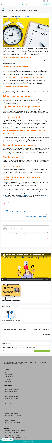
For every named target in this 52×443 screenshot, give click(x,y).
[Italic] (11, 233)
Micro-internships (9, 374)
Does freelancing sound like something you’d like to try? (17, 434)
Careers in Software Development (13, 402)
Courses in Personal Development (12, 422)
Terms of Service (9, 376)
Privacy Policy (8, 378)
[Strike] (15, 233)
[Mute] (47, 279)
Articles (3, 8)
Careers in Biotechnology (11, 391)
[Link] (24, 233)
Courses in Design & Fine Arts (11, 413)
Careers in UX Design (9, 403)
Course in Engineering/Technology (13, 415)
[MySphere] (26, 4)
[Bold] (9, 233)
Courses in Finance (9, 417)
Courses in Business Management (12, 410)
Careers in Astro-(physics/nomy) (12, 389)
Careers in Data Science (10, 395)
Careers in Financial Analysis (11, 398)
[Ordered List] (17, 233)
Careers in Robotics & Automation (13, 400)
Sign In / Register (47, 4)
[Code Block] (22, 233)
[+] (28, 232)
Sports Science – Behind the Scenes (13, 432)
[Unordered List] (19, 233)
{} (26, 232)
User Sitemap (8, 381)
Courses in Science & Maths (11, 424)
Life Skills (27, 16)
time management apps (26, 195)
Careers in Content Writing (11, 393)
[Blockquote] (21, 233)
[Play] (2, 279)
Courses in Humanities (10, 420)
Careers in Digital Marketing (11, 396)
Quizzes (7, 369)
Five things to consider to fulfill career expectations (16, 430)
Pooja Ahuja (19, 16)
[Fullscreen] (49, 279)
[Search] (14, 1)
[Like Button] (4, 204)
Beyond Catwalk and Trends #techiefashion (15, 435)
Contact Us (7, 379)
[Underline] (13, 233)
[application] (26, 267)
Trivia (6, 371)
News (6, 372)
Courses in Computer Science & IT (13, 411)
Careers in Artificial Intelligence (12, 387)
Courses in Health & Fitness (11, 419)
